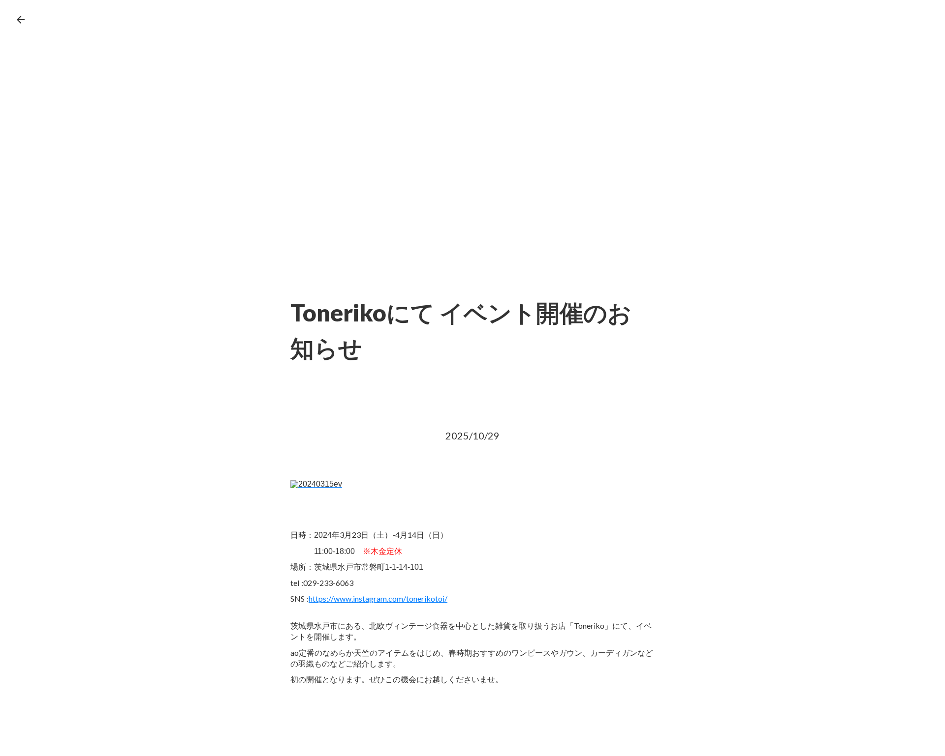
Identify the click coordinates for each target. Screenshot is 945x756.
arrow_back (21, 20)
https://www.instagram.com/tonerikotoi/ (378, 598)
